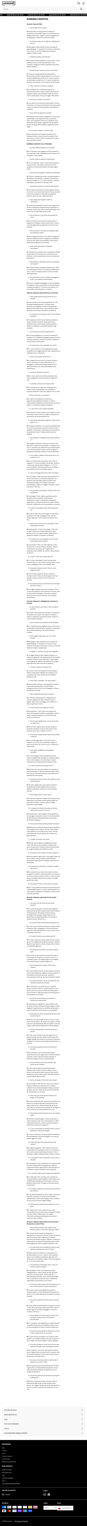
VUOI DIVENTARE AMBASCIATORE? (11, 1484)
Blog (3, 1448)
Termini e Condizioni (7, 1456)
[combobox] (43, 9)
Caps (3, 1475)
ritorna (4, 1453)
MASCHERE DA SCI (7, 1473)
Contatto (4, 1451)
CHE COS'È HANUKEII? (7, 1478)
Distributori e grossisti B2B (9, 1462)
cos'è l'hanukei (6, 1459)
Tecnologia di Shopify (21, 1521)
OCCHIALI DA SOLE (7, 1470)
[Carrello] (78, 3)
